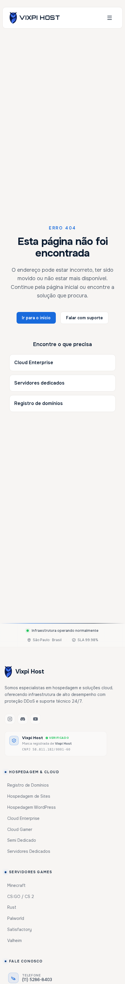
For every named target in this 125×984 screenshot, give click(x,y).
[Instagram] (10, 719)
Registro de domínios (38, 403)
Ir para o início (36, 317)
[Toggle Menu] (109, 18)
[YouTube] (35, 719)
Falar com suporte (84, 317)
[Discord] (22, 719)
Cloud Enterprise (33, 362)
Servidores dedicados (39, 383)
